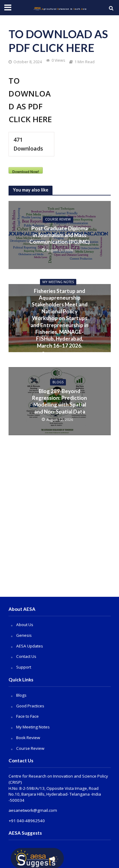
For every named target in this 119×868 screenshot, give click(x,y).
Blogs (57, 382)
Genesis (24, 635)
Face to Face (27, 716)
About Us (24, 624)
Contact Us (26, 656)
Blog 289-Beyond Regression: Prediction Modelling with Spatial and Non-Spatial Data (59, 401)
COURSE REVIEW (58, 219)
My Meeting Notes (58, 282)
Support (23, 667)
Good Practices (30, 706)
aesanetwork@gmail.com (33, 810)
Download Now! (25, 171)
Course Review (30, 748)
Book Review (28, 737)
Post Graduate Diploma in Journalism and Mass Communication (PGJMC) (59, 235)
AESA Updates (29, 646)
